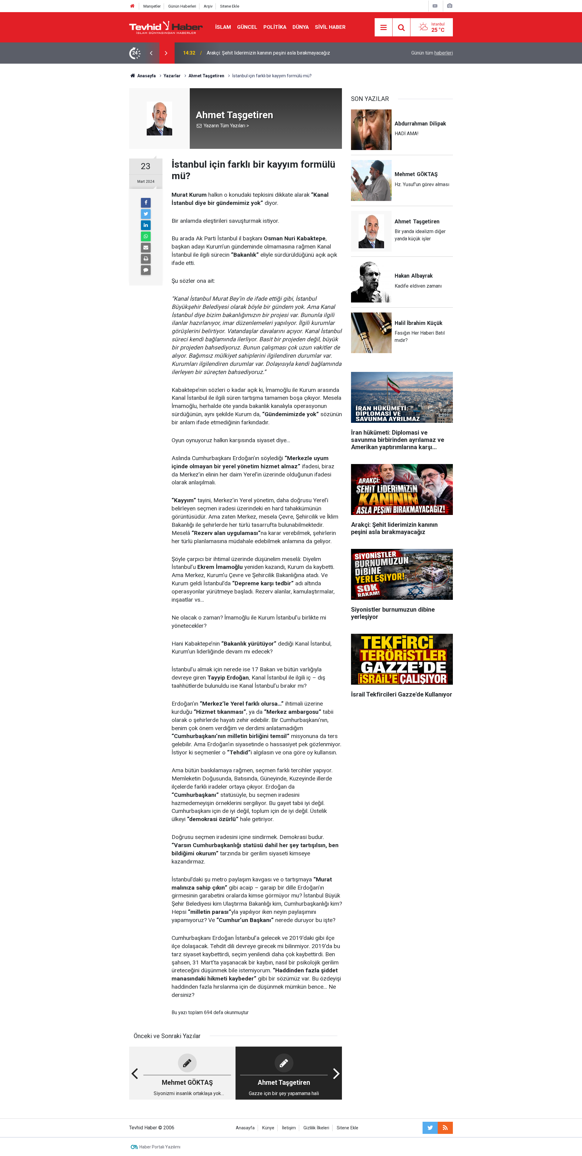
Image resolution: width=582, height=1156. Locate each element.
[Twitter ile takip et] (430, 1128)
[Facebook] (146, 203)
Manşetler (152, 6)
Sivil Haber (330, 27)
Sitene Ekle (229, 6)
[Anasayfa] (132, 6)
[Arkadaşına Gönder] (146, 247)
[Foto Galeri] (449, 6)
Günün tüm (432, 53)
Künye (268, 1128)
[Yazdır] (146, 259)
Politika (274, 27)
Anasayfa (245, 1128)
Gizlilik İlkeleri (316, 1128)
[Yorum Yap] (146, 270)
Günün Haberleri (182, 6)
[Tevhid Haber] (166, 27)
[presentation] (151, 53)
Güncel (247, 27)
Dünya (301, 27)
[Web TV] (435, 6)
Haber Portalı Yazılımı (159, 1146)
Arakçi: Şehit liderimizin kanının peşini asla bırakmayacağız (268, 53)
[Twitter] (146, 214)
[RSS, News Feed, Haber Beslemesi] (445, 1128)
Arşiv (208, 6)
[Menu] (383, 27)
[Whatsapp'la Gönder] (146, 236)
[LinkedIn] (146, 225)
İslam (223, 27)
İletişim (289, 1128)
